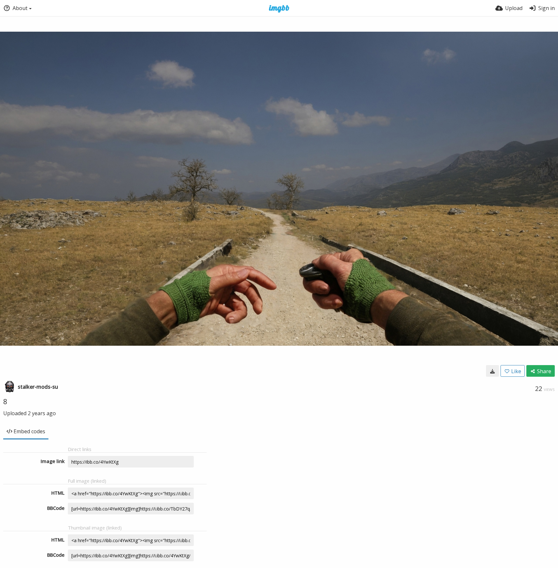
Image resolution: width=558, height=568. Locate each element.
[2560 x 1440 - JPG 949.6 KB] (492, 371)
